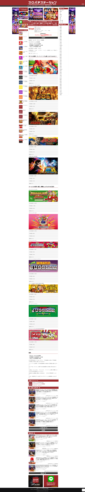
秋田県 (61, 30)
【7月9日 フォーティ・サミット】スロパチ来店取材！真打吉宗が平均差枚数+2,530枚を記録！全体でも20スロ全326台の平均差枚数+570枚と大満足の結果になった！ (46, 405)
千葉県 (61, 42)
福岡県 (61, 84)
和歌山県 (61, 69)
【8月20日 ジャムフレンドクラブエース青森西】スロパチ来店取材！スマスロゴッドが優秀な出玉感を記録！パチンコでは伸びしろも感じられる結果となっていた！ (47, 443)
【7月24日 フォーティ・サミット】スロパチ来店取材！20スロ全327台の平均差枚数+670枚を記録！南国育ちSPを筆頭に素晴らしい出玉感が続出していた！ (47, 398)
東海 (60, 17)
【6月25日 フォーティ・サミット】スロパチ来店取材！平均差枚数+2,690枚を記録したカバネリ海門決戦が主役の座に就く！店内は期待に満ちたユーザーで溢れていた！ (47, 413)
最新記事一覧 (43, 473)
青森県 (61, 27)
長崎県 (61, 87)
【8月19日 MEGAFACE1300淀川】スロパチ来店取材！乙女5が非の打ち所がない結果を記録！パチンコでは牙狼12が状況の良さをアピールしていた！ (47, 466)
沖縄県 (61, 94)
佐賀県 (61, 85)
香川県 (61, 78)
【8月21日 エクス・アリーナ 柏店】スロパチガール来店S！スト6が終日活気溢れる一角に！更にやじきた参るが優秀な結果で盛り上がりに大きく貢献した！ (46, 436)
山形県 (61, 33)
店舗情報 (43, 430)
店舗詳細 (43, 37)
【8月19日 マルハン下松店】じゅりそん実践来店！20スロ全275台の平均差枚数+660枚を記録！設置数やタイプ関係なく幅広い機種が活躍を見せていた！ (47, 458)
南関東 (61, 14)
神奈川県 (61, 45)
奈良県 (61, 67)
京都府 (61, 63)
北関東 (61, 11)
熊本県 (61, 88)
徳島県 (61, 81)
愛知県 (61, 57)
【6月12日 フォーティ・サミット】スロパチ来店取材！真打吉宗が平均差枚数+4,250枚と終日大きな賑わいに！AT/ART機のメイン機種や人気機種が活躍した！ (47, 420)
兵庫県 (61, 66)
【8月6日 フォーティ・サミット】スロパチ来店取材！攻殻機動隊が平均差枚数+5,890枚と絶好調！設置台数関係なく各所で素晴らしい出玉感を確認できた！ (47, 390)
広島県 (61, 75)
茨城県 (61, 36)
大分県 (61, 90)
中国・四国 (61, 20)
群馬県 (61, 39)
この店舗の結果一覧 (43, 427)
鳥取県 (61, 70)
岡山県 (61, 73)
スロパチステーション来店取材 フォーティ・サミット (39, 384)
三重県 (61, 60)
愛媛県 (61, 79)
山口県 (61, 76)
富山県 (61, 51)
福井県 (61, 54)
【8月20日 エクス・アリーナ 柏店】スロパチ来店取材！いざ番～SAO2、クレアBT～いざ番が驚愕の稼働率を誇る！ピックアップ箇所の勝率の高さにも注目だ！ (46, 451)
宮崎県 (61, 91)
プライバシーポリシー (46, 489)
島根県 (61, 72)
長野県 (61, 48)
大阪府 (61, 64)
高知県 (61, 82)
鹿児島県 (61, 93)
